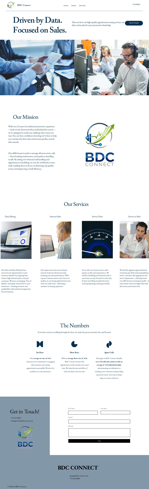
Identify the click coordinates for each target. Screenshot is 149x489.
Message (70, 426)
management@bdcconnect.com (22, 421)
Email (70, 417)
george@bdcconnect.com (79, 475)
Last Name (104, 408)
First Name (71, 408)
